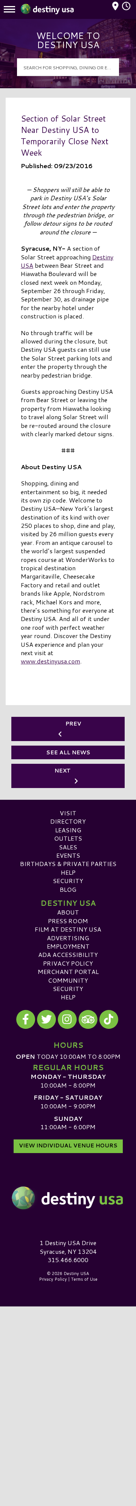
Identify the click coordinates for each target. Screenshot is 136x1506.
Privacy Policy (68, 963)
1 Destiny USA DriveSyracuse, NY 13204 (68, 1246)
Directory (68, 821)
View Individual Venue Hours (68, 1145)
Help (68, 872)
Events (68, 855)
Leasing (68, 830)
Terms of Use (84, 1279)
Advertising (68, 937)
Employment (68, 946)
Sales (68, 847)
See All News (68, 752)
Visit (68, 812)
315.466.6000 (68, 1260)
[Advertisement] (68, 1377)
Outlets (68, 838)
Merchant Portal (68, 971)
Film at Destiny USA (68, 929)
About (68, 912)
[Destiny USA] (68, 1198)
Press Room (68, 920)
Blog (68, 889)
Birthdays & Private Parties (68, 863)
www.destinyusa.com (50, 661)
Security (68, 880)
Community (68, 980)
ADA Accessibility (68, 954)
